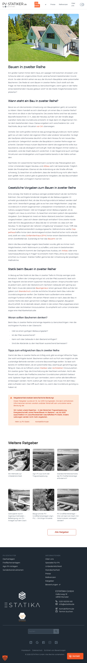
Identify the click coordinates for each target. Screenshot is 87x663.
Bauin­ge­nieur (42, 288)
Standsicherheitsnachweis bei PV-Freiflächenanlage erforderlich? (67, 476)
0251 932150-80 (66, 601)
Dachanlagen (9, 559)
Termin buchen (66, 612)
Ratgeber (49, 581)
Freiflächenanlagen (11, 563)
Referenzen (63, 4)
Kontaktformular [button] (42, 422)
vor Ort (40, 126)
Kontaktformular (66, 609)
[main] (43, 278)
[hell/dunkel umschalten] (82, 4)
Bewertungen (52, 585)
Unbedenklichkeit (53, 566)
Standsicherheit (52, 570)
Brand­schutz (25, 291)
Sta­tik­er (43, 368)
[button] (5, 658)
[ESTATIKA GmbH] (22, 599)
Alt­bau (47, 166)
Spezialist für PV (52, 563)
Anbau (65, 251)
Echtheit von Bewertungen (55, 650)
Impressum (25, 650)
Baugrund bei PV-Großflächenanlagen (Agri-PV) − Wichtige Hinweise (43, 516)
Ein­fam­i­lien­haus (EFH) (36, 236)
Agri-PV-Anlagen (10, 566)
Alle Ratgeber (62, 532)
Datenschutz (37, 650)
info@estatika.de (66, 604)
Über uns (73, 5)
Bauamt (51, 239)
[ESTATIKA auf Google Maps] (37, 642)
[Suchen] (56, 631)
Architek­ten (57, 368)
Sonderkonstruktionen (13, 570)
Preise (52, 4)
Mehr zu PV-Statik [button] (22, 422)
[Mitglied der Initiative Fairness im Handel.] (22, 617)
